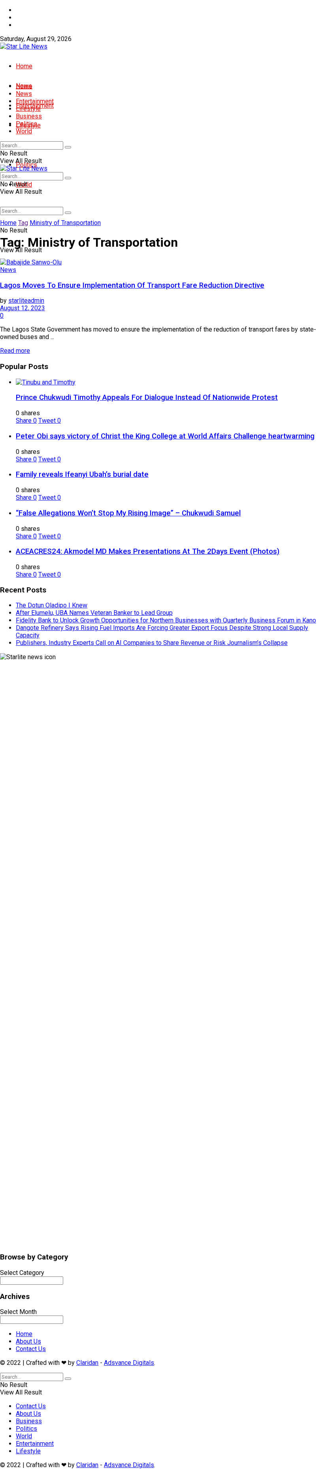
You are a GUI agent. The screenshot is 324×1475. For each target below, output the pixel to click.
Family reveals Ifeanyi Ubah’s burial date (82, 474)
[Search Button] (68, 213)
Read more (15, 350)
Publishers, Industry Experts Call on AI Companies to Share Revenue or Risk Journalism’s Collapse (152, 643)
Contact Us (31, 25)
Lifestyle (28, 108)
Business (29, 116)
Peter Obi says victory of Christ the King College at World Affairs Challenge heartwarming (165, 436)
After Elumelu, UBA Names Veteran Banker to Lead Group (94, 613)
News (24, 93)
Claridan (87, 1362)
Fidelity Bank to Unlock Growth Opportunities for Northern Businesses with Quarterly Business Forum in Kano (166, 620)
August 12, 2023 (22, 308)
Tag (23, 223)
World (24, 131)
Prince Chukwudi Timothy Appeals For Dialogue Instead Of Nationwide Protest (147, 397)
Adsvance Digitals (129, 1362)
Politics (26, 123)
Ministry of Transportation (65, 223)
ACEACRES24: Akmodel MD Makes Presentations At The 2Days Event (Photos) (147, 551)
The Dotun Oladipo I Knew (51, 605)
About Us (28, 17)
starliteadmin (26, 300)
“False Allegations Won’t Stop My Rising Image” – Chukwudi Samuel (128, 513)
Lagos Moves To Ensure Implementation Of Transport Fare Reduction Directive (132, 285)
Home (24, 10)
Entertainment (35, 101)
